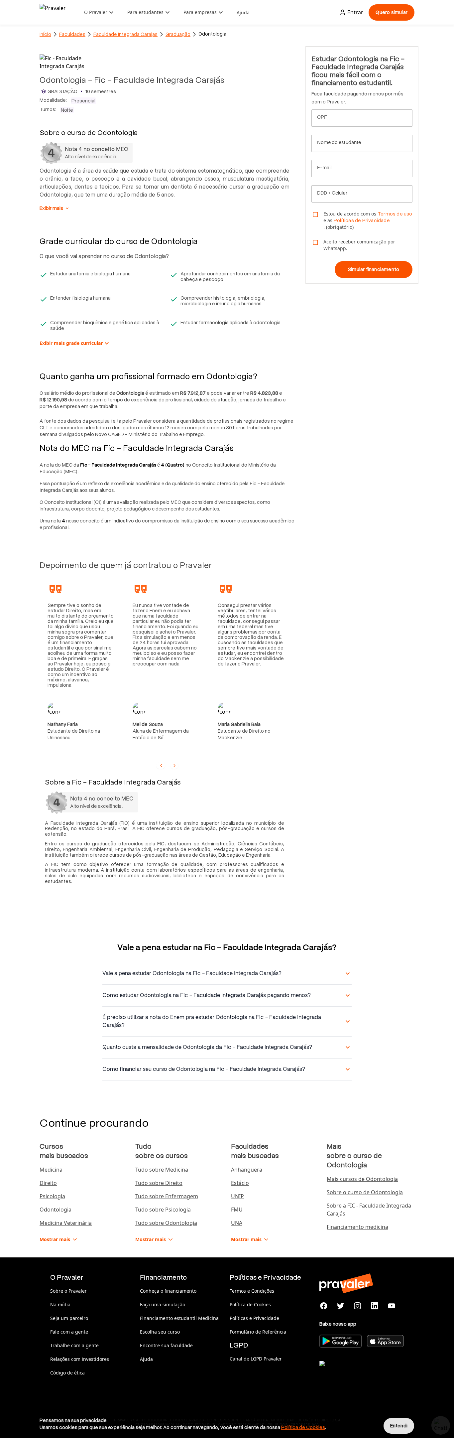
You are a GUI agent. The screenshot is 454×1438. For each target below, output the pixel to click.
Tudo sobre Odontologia (166, 1222)
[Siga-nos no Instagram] (357, 1306)
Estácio (240, 1183)
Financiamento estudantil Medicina (179, 1318)
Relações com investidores (79, 1359)
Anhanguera (246, 1169)
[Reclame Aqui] (352, 1372)
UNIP (237, 1196)
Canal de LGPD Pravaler (256, 1359)
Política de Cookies (250, 1304)
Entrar (355, 12)
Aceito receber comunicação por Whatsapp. (359, 244)
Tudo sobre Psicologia (163, 1209)
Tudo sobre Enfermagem (166, 1196)
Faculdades (72, 34)
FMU (237, 1209)
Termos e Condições (252, 1291)
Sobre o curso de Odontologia (365, 1192)
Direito (48, 1183)
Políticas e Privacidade (254, 1318)
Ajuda (243, 12)
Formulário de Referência (258, 1332)
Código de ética (67, 1372)
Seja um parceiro (69, 1318)
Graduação (178, 34)
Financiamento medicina (357, 1226)
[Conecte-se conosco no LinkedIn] (374, 1306)
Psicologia (52, 1196)
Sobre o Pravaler (68, 1291)
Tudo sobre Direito (158, 1183)
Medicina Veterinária (66, 1222)
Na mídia (60, 1304)
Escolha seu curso (160, 1332)
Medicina (51, 1169)
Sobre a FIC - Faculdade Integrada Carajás (369, 1209)
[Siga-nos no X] (340, 1306)
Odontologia (55, 1209)
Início (45, 34)
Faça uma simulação (162, 1304)
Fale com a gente (69, 1332)
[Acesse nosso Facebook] (323, 1306)
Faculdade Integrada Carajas (125, 34)
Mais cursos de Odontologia (362, 1179)
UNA (236, 1222)
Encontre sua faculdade (166, 1345)
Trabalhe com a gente (74, 1345)
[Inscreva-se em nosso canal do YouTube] (391, 1306)
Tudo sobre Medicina (161, 1169)
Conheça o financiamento (168, 1291)
